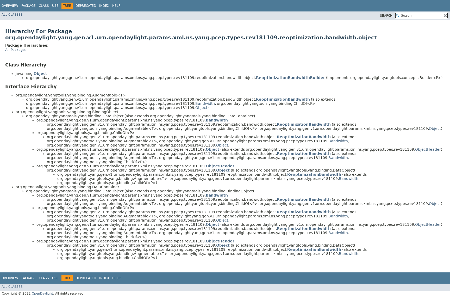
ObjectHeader (428, 149)
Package (28, 6)
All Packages (16, 50)
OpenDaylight (42, 293)
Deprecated (86, 6)
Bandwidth (205, 103)
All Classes (12, 14)
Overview (10, 6)
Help (116, 6)
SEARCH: (386, 15)
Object (201, 108)
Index (104, 6)
